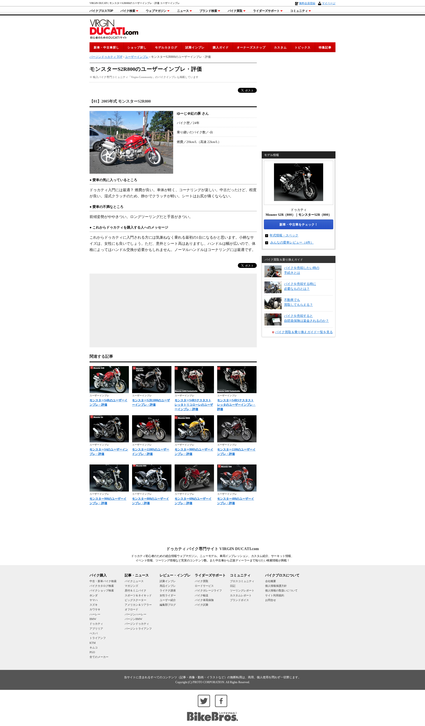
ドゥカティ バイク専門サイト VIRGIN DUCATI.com (212, 549)
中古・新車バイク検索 (103, 581)
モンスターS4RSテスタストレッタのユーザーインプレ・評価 (236, 405)
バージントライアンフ (138, 628)
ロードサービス (204, 585)
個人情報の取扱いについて (281, 590)
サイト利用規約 (274, 595)
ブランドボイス (239, 600)
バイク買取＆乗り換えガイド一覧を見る (304, 332)
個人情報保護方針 (276, 585)
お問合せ (270, 600)
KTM (93, 642)
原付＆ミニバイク (135, 590)
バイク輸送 (201, 595)
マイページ (328, 3)
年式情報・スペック (284, 235)
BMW (93, 619)
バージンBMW (133, 619)
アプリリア (96, 628)
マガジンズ (131, 585)
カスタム (280, 47)
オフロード (131, 609)
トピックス (303, 47)
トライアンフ (98, 637)
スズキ (94, 604)
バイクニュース (134, 581)
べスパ (94, 633)
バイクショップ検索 (102, 590)
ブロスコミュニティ (242, 581)
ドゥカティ (96, 623)
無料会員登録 (307, 3)
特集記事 (325, 47)
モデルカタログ (166, 47)
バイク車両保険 (204, 600)
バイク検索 (128, 11)
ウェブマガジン (156, 11)
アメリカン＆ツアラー (138, 604)
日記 (232, 585)
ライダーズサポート (266, 11)
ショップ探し (137, 47)
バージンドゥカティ (137, 623)
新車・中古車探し (106, 47)
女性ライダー (168, 595)
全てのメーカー (99, 656)
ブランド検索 (208, 11)
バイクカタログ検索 (102, 585)
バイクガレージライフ (208, 590)
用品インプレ (168, 585)
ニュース (183, 11)
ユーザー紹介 (168, 600)
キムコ (94, 647)
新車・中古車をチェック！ (298, 224)
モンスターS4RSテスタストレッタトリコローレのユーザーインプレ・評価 (194, 405)
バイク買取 (235, 11)
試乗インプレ (195, 47)
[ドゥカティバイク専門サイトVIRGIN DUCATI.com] (114, 28)
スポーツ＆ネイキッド (138, 595)
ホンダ (94, 595)
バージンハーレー (135, 614)
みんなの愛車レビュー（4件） (292, 242)
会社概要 (270, 581)
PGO (92, 652)
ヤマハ (94, 600)
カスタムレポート (241, 595)
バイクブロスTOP (101, 11)
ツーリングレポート (242, 590)
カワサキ (95, 609)
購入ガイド (221, 47)
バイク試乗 (201, 604)
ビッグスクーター (135, 600)
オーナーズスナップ (251, 47)
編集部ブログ (168, 604)
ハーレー (95, 614)
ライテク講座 (168, 590)
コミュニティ (299, 11)
